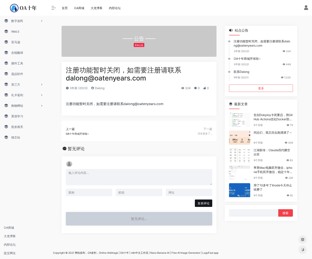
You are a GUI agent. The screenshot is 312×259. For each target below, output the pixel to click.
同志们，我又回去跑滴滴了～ (273, 132)
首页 (65, 8)
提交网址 (10, 253)
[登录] (306, 8)
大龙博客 (10, 236)
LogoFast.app (210, 252)
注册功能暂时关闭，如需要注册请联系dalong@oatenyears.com (262, 43)
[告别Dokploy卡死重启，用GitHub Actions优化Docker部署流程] (239, 120)
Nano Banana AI (159, 252)
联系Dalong (241, 71)
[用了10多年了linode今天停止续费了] (239, 190)
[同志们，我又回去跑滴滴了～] (239, 137)
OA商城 (9, 227)
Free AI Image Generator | (186, 252)
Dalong (99, 88)
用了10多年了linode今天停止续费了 (273, 187)
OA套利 (92, 252)
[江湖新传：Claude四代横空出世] (239, 155)
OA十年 (124, 252)
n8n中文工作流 (139, 252)
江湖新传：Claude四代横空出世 (272, 152)
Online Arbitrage (108, 252)
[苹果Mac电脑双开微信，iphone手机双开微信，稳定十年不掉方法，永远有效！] (239, 173)
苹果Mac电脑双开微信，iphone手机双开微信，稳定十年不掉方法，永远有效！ (273, 170)
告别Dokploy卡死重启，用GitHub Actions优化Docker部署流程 (273, 117)
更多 (261, 88)
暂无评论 (76, 148)
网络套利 (80, 252)
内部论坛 (10, 244)
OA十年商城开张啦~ (247, 58)
